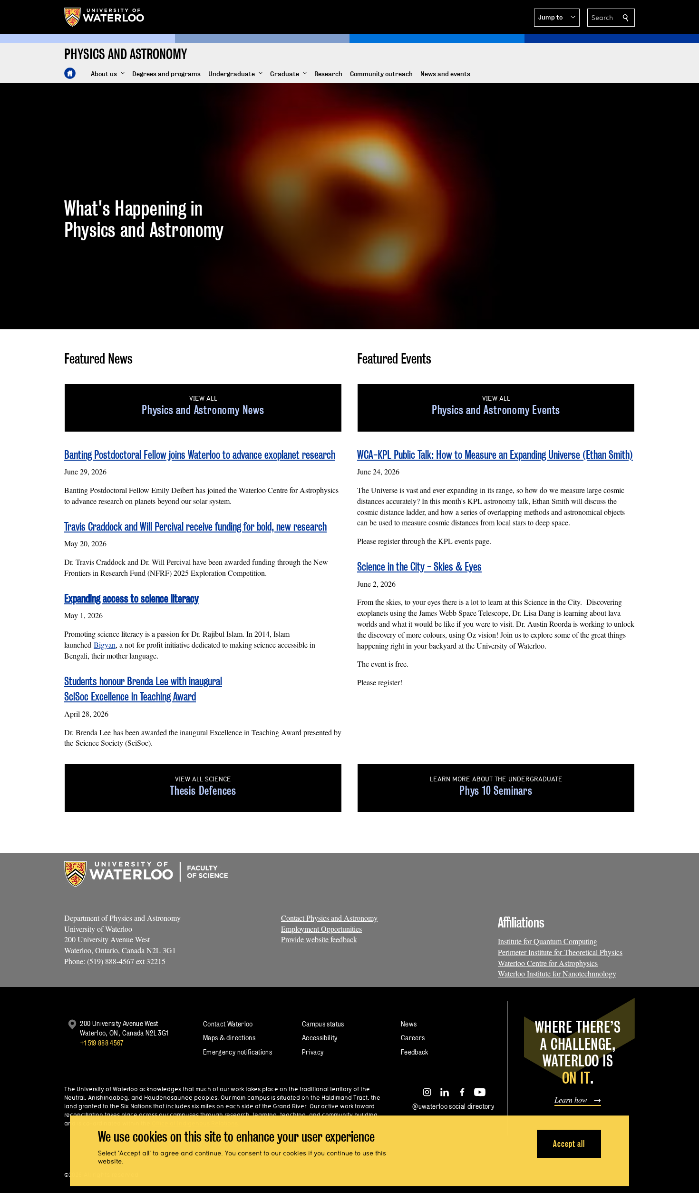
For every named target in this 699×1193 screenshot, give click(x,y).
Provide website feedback (319, 939)
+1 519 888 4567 (102, 1043)
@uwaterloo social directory (453, 1106)
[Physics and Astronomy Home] (70, 73)
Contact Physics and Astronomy (329, 918)
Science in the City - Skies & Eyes (419, 566)
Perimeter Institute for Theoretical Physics (560, 952)
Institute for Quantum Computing (547, 941)
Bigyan (105, 645)
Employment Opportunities (321, 929)
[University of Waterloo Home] (104, 17)
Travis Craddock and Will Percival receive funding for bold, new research (195, 526)
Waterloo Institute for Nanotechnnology (557, 973)
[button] (556, 17)
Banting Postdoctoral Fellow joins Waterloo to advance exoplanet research (199, 454)
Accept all (569, 1144)
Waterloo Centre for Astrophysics (548, 963)
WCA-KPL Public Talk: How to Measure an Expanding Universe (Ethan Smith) (495, 454)
